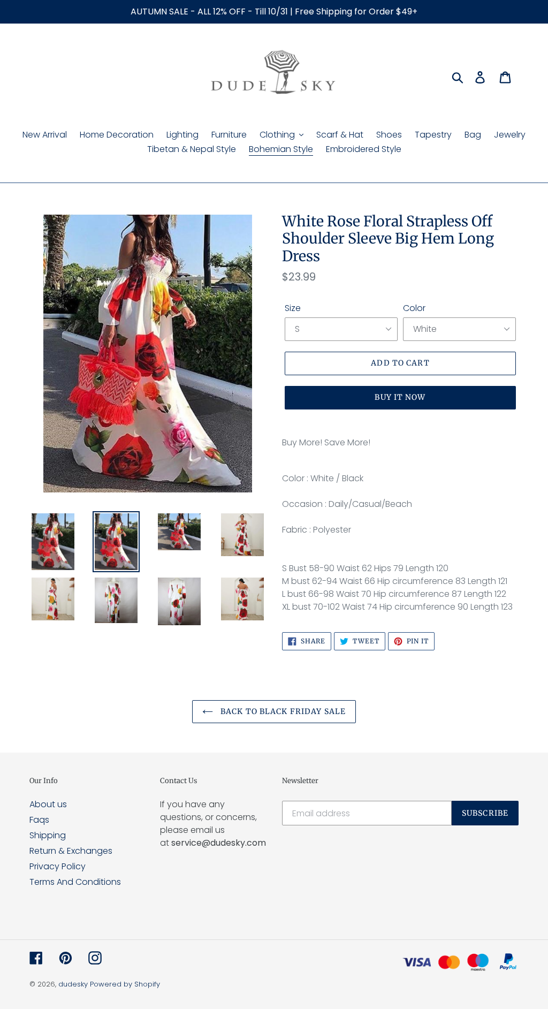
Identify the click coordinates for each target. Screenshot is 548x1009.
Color (414, 308)
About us (48, 804)
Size (293, 308)
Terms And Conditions (75, 882)
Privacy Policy (57, 866)
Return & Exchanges (70, 851)
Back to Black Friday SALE (282, 711)
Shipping (47, 835)
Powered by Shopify (125, 984)
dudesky (73, 984)
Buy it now (400, 397)
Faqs (39, 820)
